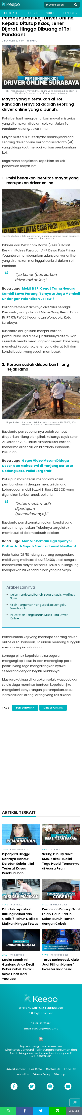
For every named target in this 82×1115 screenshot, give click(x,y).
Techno (32, 13)
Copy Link (74, 1110)
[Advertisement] (41, 761)
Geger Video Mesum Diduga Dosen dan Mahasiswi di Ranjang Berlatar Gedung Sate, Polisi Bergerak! (37, 465)
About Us (23, 1074)
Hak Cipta (35, 1069)
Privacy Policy (41, 1074)
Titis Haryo (30, 40)
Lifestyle (11, 13)
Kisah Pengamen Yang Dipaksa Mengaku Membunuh (38, 606)
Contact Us (53, 1069)
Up (75, 1102)
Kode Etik (70, 1069)
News (5, 904)
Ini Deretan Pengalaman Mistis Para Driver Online (39, 616)
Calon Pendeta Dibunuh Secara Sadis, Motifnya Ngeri (42, 596)
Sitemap (59, 1074)
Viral (45, 849)
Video (50, 13)
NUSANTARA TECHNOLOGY (45, 1008)
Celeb (5, 849)
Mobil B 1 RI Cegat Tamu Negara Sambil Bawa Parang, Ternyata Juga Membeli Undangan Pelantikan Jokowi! (41, 293)
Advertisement (15, 1069)
